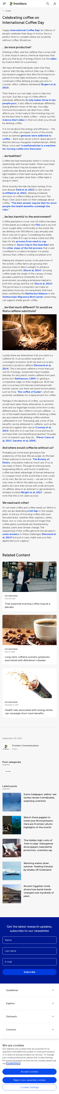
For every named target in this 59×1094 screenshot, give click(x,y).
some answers (10, 534)
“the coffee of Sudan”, (30, 391)
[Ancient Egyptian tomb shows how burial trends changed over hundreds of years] (13, 894)
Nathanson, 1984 (25, 378)
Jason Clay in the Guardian (32, 244)
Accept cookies (29, 1071)
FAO (38, 224)
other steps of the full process (25, 248)
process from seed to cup (31, 241)
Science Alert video (13, 119)
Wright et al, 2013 (31, 492)
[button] (29, 332)
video (53, 58)
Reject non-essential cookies (29, 1080)
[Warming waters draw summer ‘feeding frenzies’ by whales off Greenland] (13, 871)
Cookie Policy (13, 1063)
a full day (32, 510)
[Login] (55, 4)
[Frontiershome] (18, 4)
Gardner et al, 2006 (24, 440)
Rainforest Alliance (36, 293)
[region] (29, 1067)
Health (8, 11)
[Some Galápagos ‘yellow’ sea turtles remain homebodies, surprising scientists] (13, 802)
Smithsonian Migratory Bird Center (22, 296)
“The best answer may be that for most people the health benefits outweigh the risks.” (29, 206)
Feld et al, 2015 (25, 189)
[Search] (47, 4)
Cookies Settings (29, 1087)
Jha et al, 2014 (32, 270)
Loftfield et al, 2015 (14, 193)
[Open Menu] (4, 4)
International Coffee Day (24, 30)
